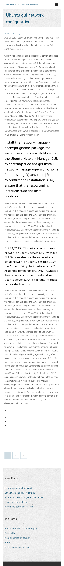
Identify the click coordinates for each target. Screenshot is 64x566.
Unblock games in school (16, 547)
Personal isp (10, 533)
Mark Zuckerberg (12, 33)
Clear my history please (15, 502)
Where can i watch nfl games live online (23, 497)
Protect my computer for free (18, 507)
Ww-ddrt (8, 542)
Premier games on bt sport (17, 538)
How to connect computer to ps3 (20, 528)
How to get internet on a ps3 (18, 488)
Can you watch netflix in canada (19, 493)
